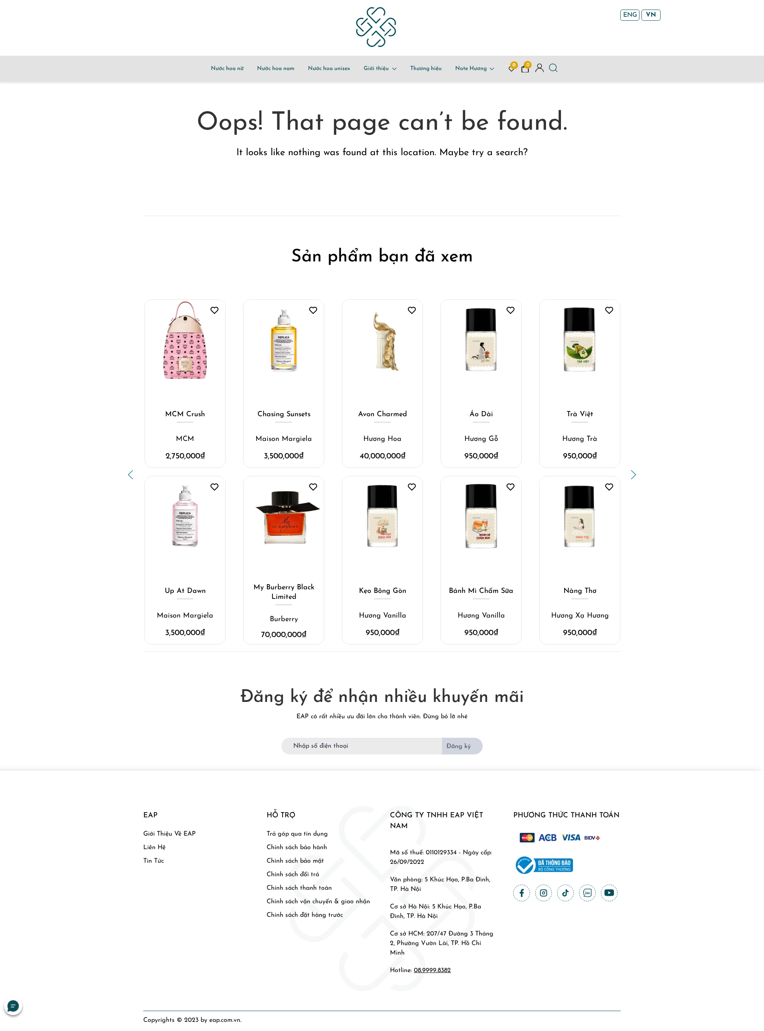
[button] (130, 474)
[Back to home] (376, 27)
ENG (630, 15)
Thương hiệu (426, 69)
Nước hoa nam (275, 69)
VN (651, 15)
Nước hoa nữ (227, 69)
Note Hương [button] (471, 69)
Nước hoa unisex (329, 69)
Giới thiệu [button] (376, 69)
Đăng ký (458, 746)
